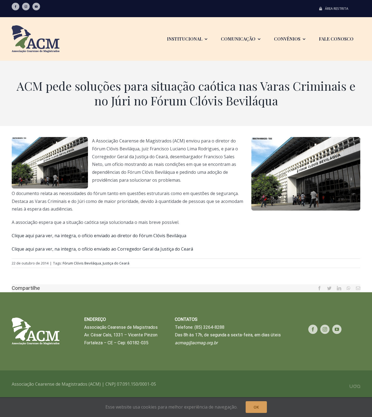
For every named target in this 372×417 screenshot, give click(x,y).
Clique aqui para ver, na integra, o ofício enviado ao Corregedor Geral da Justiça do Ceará (102, 249)
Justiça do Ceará (116, 263)
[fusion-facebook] (15, 6)
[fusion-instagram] (26, 6)
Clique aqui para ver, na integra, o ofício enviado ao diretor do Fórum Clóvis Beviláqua (99, 236)
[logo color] (35, 28)
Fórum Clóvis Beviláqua (82, 263)
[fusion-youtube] (36, 6)
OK (256, 407)
